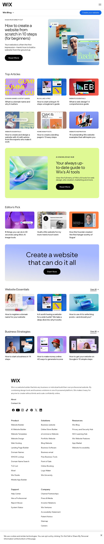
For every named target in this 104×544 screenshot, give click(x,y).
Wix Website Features (81, 438)
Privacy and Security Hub (82, 429)
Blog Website (46, 443)
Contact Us (16, 403)
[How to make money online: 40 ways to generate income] (51, 348)
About (13, 399)
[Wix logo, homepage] (7, 4)
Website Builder (17, 425)
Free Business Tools (49, 457)
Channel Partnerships (50, 494)
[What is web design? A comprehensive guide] (84, 92)
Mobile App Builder (19, 480)
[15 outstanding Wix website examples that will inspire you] (84, 125)
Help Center (16, 494)
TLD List (14, 466)
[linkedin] (40, 410)
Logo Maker (46, 470)
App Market (77, 443)
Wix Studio (15, 475)
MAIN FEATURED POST (14, 20)
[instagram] (22, 410)
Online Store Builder (49, 429)
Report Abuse (16, 503)
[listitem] (20, 91)
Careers (44, 526)
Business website (48, 425)
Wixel (13, 470)
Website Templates (19, 434)
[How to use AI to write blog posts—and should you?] (84, 306)
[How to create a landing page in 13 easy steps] (51, 125)
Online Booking (47, 466)
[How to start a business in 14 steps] (19, 348)
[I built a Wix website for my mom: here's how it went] (51, 224)
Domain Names (17, 452)
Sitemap (44, 521)
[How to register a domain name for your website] (19, 306)
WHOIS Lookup (17, 457)
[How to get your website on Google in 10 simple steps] (84, 348)
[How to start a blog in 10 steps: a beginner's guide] (51, 92)
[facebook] (13, 410)
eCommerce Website (49, 434)
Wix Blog (76, 425)
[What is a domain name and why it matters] (19, 92)
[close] (101, 535)
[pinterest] (31, 410)
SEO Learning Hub (79, 434)
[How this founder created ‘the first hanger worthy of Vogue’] (84, 225)
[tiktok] (27, 410)
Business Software (48, 448)
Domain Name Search (20, 461)
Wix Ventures (46, 507)
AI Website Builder (18, 429)
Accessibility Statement (50, 512)
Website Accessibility (81, 448)
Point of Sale (46, 461)
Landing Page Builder (20, 448)
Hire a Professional (19, 498)
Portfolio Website (48, 438)
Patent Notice (47, 516)
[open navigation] (99, 4)
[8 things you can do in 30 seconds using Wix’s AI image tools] (19, 225)
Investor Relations (48, 503)
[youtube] (18, 410)
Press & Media (47, 498)
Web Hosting (16, 443)
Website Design (17, 438)
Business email (47, 452)
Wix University (47, 475)
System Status (17, 507)
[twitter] (36, 410)
